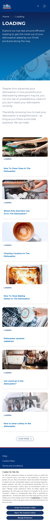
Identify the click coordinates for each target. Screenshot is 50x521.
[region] (25, 495)
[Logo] (6, 6)
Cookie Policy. (36, 498)
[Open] (38, 6)
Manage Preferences (25, 518)
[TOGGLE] (44, 6)
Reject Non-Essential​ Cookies (25, 513)
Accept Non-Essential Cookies (25, 508)
